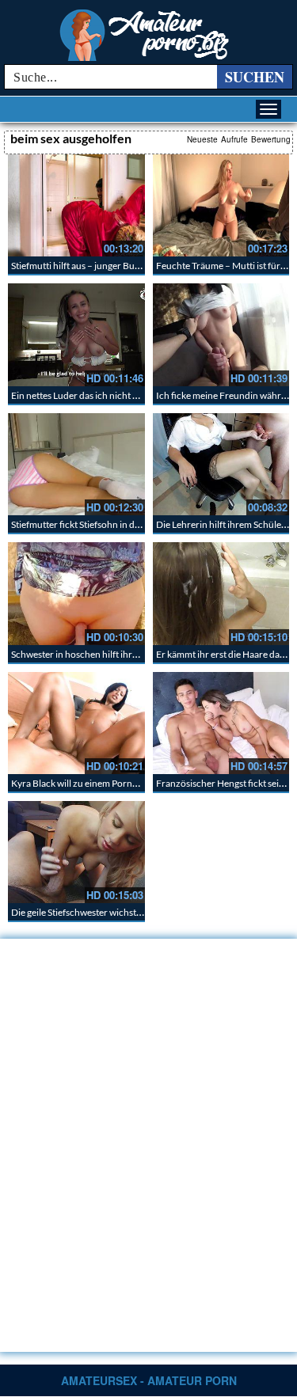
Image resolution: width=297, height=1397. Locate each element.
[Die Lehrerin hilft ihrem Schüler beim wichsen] (221, 464)
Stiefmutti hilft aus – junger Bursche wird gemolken (115, 265)
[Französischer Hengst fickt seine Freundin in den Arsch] (221, 723)
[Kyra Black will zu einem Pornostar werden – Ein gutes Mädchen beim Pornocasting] (76, 723)
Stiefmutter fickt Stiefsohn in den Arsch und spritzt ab (120, 524)
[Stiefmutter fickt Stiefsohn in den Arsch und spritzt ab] (76, 464)
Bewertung (271, 139)
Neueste (202, 139)
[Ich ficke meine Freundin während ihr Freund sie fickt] (221, 334)
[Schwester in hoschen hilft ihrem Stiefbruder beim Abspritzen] (76, 593)
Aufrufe (234, 139)
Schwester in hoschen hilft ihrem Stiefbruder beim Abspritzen (137, 654)
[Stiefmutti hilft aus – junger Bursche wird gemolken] (76, 205)
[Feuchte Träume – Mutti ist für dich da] (221, 205)
